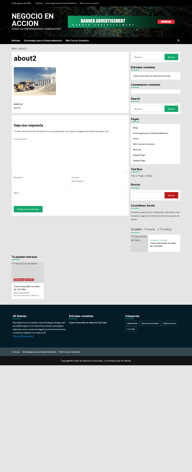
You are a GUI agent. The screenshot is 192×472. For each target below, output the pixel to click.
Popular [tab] (150, 229)
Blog (135, 127)
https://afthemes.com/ (23, 336)
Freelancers (154, 240)
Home (136, 138)
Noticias (39, 3)
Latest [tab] (137, 229)
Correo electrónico (78, 179)
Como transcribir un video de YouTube (152, 76)
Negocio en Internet (150, 323)
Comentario (21, 139)
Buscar (135, 184)
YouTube (163, 240)
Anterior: (18, 106)
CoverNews (111, 360)
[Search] (178, 40)
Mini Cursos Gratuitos (89, 3)
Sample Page (139, 155)
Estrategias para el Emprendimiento (61, 3)
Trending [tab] (165, 229)
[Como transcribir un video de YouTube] (139, 238)
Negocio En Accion (33, 20)
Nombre (19, 177)
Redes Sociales (169, 323)
